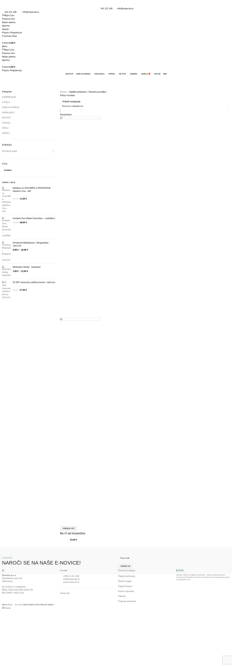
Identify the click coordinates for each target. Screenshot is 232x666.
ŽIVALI (5, 128)
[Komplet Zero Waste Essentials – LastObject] (6, 227)
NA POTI (6, 118)
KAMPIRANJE (9, 97)
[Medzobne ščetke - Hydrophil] (6, 271)
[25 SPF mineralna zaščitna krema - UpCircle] (6, 290)
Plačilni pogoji (125, 581)
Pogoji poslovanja (126, 576)
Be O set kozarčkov (72, 533)
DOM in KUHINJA (10, 107)
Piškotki (122, 596)
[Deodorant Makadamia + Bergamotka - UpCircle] (6, 251)
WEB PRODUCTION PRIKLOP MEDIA (38, 605)
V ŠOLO (6, 102)
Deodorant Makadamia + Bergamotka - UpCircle (31, 244)
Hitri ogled (63, 522)
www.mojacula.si (71, 582)
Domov (63, 92)
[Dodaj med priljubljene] (70, 522)
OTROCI (6, 123)
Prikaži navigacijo (71, 101)
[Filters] (3, 613)
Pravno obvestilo (126, 591)
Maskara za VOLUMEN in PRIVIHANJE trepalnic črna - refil (32, 189)
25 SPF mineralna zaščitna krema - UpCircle (34, 282)
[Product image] (80, 418)
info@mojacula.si (125, 8)
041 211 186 (107, 8)
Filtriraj (8, 170)
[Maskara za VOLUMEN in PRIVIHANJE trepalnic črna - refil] (6, 200)
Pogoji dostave (125, 586)
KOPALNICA (8, 112)
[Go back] (5, 79)
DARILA (6, 133)
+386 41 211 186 (71, 576)
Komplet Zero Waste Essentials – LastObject (34, 218)
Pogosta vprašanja (127, 601)
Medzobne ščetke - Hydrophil (27, 267)
